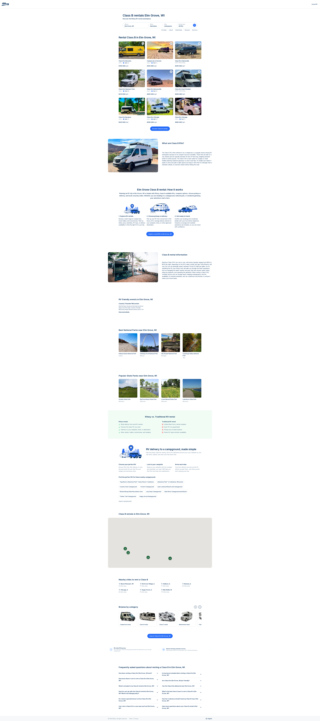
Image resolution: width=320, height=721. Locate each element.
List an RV (314, 4)
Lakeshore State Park (189, 399)
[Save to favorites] (143, 43)
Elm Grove (194, 30)
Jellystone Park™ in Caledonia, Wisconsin (170, 482)
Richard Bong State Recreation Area (131, 491)
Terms (130, 718)
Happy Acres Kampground (148, 496)
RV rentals (164, 30)
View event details (124, 312)
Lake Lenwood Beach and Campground (169, 487)
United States (178, 30)
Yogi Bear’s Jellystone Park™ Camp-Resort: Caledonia (137, 482)
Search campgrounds (125, 501)
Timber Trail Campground (128, 496)
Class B (171, 30)
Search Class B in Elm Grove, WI (160, 636)
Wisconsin (187, 30)
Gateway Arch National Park (149, 353)
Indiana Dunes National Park (127, 353)
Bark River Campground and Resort (176, 491)
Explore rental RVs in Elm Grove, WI (160, 234)
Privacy (136, 718)
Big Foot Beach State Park (148, 399)
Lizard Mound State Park (169, 399)
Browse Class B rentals (160, 129)
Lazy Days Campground (153, 491)
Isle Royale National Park (169, 353)
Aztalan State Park (124, 399)
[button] (136, 25)
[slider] (125, 63)
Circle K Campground (147, 487)
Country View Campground (128, 487)
